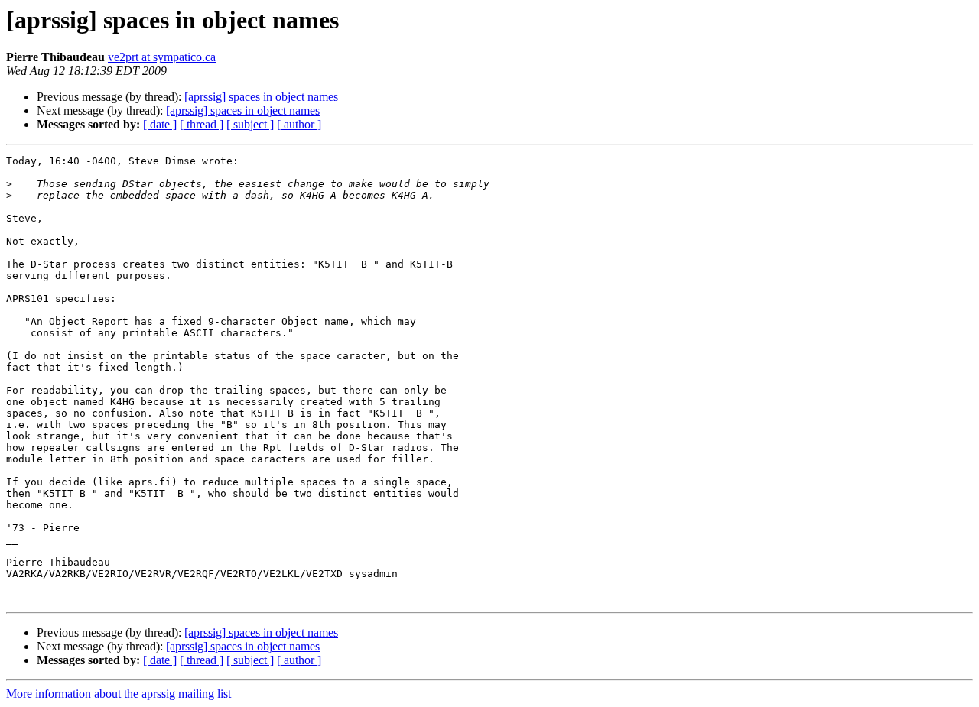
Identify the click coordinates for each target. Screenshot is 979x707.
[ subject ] (250, 124)
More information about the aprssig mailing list (118, 693)
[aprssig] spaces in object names (261, 96)
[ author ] (299, 124)
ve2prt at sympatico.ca (162, 56)
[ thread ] (201, 124)
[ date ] (160, 124)
